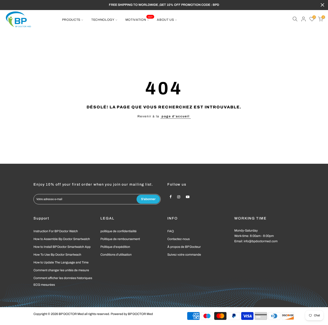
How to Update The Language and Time (61, 262)
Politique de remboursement (120, 239)
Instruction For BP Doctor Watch (55, 231)
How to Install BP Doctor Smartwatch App (62, 246)
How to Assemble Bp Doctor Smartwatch (61, 239)
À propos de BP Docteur (184, 246)
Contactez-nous (178, 239)
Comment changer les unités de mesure (61, 270)
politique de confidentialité (118, 231)
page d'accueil (176, 116)
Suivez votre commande (184, 254)
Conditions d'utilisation (116, 254)
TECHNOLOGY (102, 19)
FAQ (170, 231)
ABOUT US (165, 19)
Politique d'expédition (115, 246)
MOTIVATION (139, 18)
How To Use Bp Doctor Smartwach (57, 254)
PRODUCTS (71, 19)
